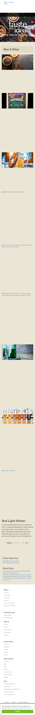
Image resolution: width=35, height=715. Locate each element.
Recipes (6, 669)
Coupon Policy (7, 686)
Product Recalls (7, 674)
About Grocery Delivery (9, 605)
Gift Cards (6, 600)
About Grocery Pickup (9, 603)
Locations (6, 592)
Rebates (6, 677)
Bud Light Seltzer (13, 521)
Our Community (8, 629)
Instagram (6, 647)
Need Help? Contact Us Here (11, 561)
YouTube (6, 652)
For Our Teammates (9, 691)
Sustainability (7, 632)
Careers (6, 627)
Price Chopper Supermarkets (11, 563)
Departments (7, 595)
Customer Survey (8, 672)
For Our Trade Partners (9, 694)
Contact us (6, 661)
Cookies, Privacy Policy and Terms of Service (18, 708)
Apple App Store (8, 615)
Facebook (6, 644)
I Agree (17, 711)
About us (6, 624)
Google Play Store (8, 617)
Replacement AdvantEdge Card (11, 689)
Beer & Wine (11, 49)
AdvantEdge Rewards (9, 684)
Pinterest (6, 649)
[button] (17, 14)
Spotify (5, 655)
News (5, 666)
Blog (5, 664)
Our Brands (7, 597)
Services (6, 635)
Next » (27, 543)
